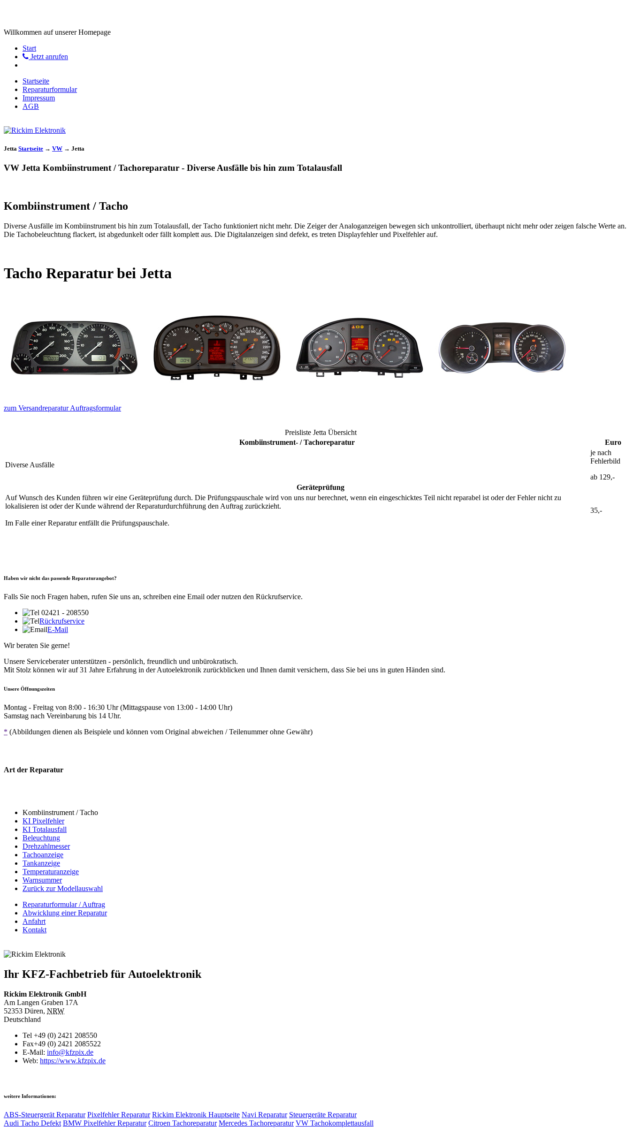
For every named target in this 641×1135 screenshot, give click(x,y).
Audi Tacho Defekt (32, 1123)
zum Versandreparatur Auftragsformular (62, 408)
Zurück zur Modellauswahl (63, 888)
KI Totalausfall (45, 829)
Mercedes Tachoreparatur (256, 1123)
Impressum (39, 98)
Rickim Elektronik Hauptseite (196, 1115)
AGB (31, 106)
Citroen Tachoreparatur (182, 1123)
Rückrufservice (61, 621)
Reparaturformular (50, 89)
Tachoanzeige (43, 855)
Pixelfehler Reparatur (118, 1115)
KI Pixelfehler (43, 821)
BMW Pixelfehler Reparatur (104, 1123)
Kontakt (34, 930)
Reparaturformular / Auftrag (64, 904)
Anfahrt (34, 921)
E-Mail (57, 629)
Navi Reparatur (264, 1115)
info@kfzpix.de (70, 1052)
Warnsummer (42, 880)
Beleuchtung (41, 838)
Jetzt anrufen (48, 57)
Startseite (36, 81)
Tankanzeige (41, 863)
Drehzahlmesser (46, 846)
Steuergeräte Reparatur (323, 1115)
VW (57, 148)
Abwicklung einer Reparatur (65, 913)
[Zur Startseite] (35, 130)
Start (29, 48)
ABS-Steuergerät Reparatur (44, 1115)
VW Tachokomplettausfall (335, 1123)
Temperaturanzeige (51, 872)
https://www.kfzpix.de (73, 1061)
